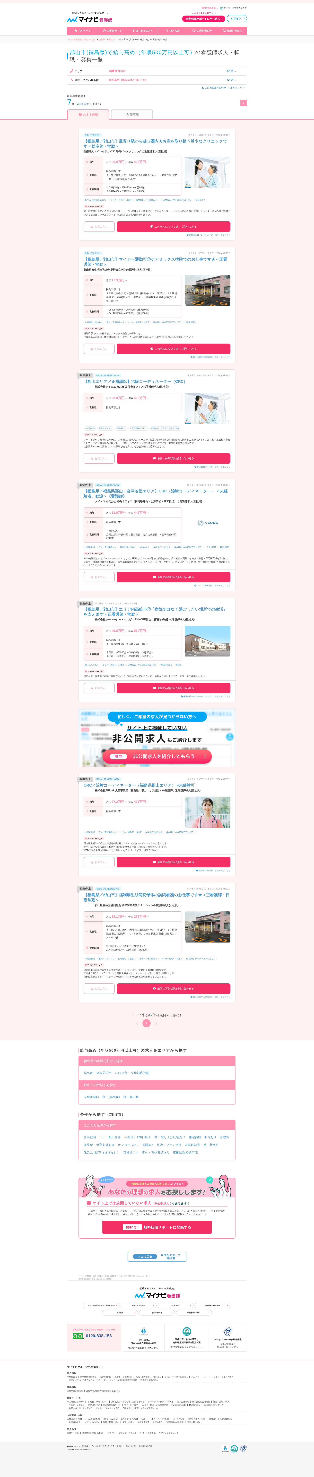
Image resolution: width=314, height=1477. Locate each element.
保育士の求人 (128, 1422)
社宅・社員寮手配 (148, 1433)
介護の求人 (158, 1422)
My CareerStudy (178, 1405)
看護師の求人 (75, 1422)
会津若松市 (104, 1073)
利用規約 (120, 1313)
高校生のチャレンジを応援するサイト (128, 1402)
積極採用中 (131, 1152)
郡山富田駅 (131, 1097)
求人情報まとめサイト (77, 1402)
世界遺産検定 (94, 1405)
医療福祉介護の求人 (149, 1380)
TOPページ (84, 30)
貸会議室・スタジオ (127, 1433)
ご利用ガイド (114, 30)
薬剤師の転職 (226, 1419)
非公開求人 (85, 104)
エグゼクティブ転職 (160, 1419)
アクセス (94, 1446)
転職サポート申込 (194, 1313)
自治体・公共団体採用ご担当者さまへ (101, 1305)
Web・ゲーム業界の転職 (89, 1419)
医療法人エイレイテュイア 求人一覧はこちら (209, 235)
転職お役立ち (234, 30)
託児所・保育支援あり (99, 1145)
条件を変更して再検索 (159, 1257)
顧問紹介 (213, 1419)
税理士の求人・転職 (196, 1419)
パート (207, 1377)
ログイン (236, 18)
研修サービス (73, 1433)
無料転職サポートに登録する (158, 1227)
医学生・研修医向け (123, 1377)
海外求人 (157, 1377)
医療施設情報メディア (214, 1405)
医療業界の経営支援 (175, 1422)
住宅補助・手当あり (203, 1137)
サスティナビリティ (108, 1446)
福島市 (88, 1073)
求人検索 (174, 30)
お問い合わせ (157, 1313)
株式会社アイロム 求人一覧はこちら (213, 467)
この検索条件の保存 (215, 87)
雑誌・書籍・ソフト (222, 1402)
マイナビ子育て (131, 1405)
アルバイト (196, 1377)
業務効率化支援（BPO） (93, 1433)
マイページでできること (235, 8)
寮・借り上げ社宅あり (170, 1137)
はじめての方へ (144, 30)
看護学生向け (105, 1377)
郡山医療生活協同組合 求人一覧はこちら (211, 357)
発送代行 (111, 1433)
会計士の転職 (178, 1419)
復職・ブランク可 (169, 1145)
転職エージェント (140, 1419)
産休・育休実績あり (156, 1152)
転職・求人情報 (142, 1377)
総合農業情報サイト (112, 1405)
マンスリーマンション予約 (107, 1408)
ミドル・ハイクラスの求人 (176, 1377)
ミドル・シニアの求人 (223, 1377)
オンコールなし (129, 1145)
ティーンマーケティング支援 (161, 1402)
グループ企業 (131, 1446)
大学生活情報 (183, 1402)
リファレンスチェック (169, 1433)
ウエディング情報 (77, 1405)
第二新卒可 (211, 1145)
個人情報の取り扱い (212, 1305)
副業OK (148, 1145)
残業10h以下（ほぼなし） (102, 1152)
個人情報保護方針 (145, 1446)
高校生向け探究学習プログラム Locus (103, 1391)
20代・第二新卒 (111, 1419)
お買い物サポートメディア (80, 1408)
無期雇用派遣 (143, 1422)
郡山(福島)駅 (111, 1097)
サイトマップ (175, 1305)
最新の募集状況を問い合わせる (175, 458)
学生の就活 (72, 1377)
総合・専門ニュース (99, 1402)
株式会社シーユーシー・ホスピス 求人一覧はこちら (206, 696)
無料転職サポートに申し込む (203, 18)
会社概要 (85, 1446)
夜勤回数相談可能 (185, 1152)
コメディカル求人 (92, 1422)
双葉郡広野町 (140, 1073)
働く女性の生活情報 (201, 1402)
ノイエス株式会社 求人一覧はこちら (213, 585)
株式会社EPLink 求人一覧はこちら (214, 870)
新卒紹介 (125, 1419)
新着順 (134, 114)
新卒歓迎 (90, 1137)
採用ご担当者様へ (210, 8)
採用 (120, 1446)
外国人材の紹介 (194, 1422)
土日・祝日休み (110, 1137)
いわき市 (121, 1073)
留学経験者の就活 (88, 1377)
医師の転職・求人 (111, 1422)
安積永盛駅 (91, 1097)
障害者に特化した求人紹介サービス (84, 1380)
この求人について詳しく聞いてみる (176, 226)
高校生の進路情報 (75, 1391)
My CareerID (195, 1405)
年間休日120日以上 (137, 1137)
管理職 (224, 1137)
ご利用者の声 (204, 30)
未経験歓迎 (192, 1145)
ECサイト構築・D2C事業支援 (154, 1405)
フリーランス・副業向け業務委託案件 (120, 1380)
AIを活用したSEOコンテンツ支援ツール (140, 1408)
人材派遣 (71, 1419)
